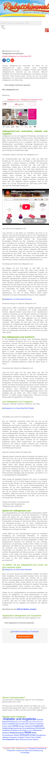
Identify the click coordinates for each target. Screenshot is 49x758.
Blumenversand (18, 721)
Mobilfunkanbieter (17, 733)
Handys (21, 726)
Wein (17, 739)
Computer (11, 724)
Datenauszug (38, 750)
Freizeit (4, 726)
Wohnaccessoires (26, 739)
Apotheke (39, 719)
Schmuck (24, 735)
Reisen (16, 735)
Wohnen (35, 739)
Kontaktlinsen (14, 730)
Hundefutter (6, 730)
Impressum (20, 750)
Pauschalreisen (7, 735)
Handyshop (29, 726)
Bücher (4, 724)
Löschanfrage (24, 752)
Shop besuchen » (25, 636)
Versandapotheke (8, 739)
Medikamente (37, 730)
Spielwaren (5, 737)
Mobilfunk (5, 733)
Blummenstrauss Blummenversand (32, 721)
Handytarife (38, 726)
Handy (15, 726)
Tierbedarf (20, 737)
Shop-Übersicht (9, 36)
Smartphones (41, 735)
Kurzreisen (30, 730)
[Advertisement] (24, 669)
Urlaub (38, 737)
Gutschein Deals (10, 45)
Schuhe (32, 735)
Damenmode (20, 724)
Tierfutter (27, 737)
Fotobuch (32, 724)
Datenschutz (29, 750)
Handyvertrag (7, 728)
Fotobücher (39, 724)
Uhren (33, 737)
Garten (10, 726)
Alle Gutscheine (10, 32)
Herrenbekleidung (28, 728)
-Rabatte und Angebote (19, 719)
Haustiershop (17, 728)
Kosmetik (23, 730)
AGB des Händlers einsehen (26, 609)
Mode (28, 732)
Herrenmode (40, 728)
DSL (26, 724)
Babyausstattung (7, 721)
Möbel (34, 733)
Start (4, 27)
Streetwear (13, 737)
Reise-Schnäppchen (11, 41)
